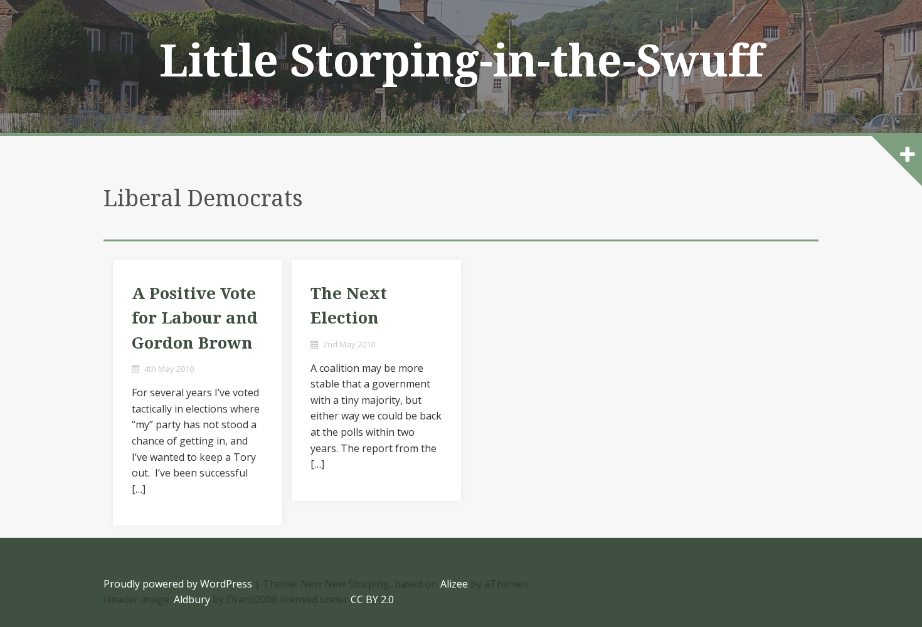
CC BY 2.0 (372, 599)
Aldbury (192, 599)
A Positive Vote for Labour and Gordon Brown (195, 318)
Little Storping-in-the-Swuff (461, 61)
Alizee (454, 584)
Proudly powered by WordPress (177, 584)
